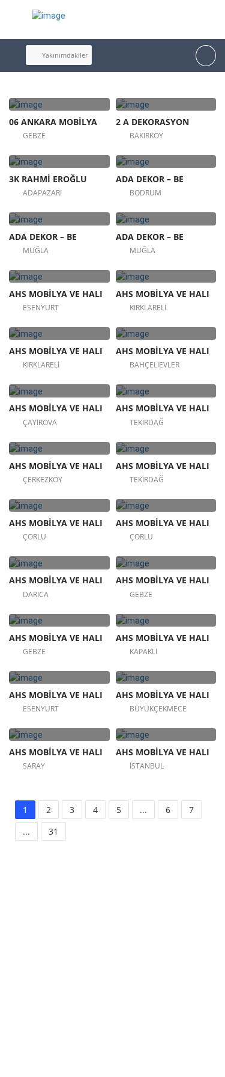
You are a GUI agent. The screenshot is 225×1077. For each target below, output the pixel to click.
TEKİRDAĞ (147, 422)
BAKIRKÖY (146, 135)
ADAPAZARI (42, 193)
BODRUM (145, 193)
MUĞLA (36, 250)
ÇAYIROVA (40, 422)
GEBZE (34, 135)
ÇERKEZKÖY (42, 479)
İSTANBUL (147, 766)
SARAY (34, 766)
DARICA (36, 594)
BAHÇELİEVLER (154, 365)
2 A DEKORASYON (152, 121)
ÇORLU (34, 537)
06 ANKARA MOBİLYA (53, 121)
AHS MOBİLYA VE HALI (56, 293)
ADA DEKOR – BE (150, 179)
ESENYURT (41, 307)
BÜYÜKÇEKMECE (158, 709)
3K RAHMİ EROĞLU (48, 179)
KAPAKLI (143, 651)
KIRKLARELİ (148, 307)
